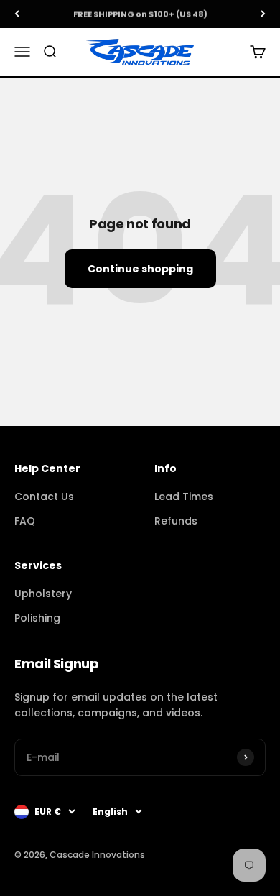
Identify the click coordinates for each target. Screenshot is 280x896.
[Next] (263, 14)
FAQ (24, 521)
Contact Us (44, 496)
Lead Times (183, 496)
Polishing (37, 618)
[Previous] (16, 14)
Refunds (175, 521)
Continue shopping (140, 269)
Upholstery (43, 593)
